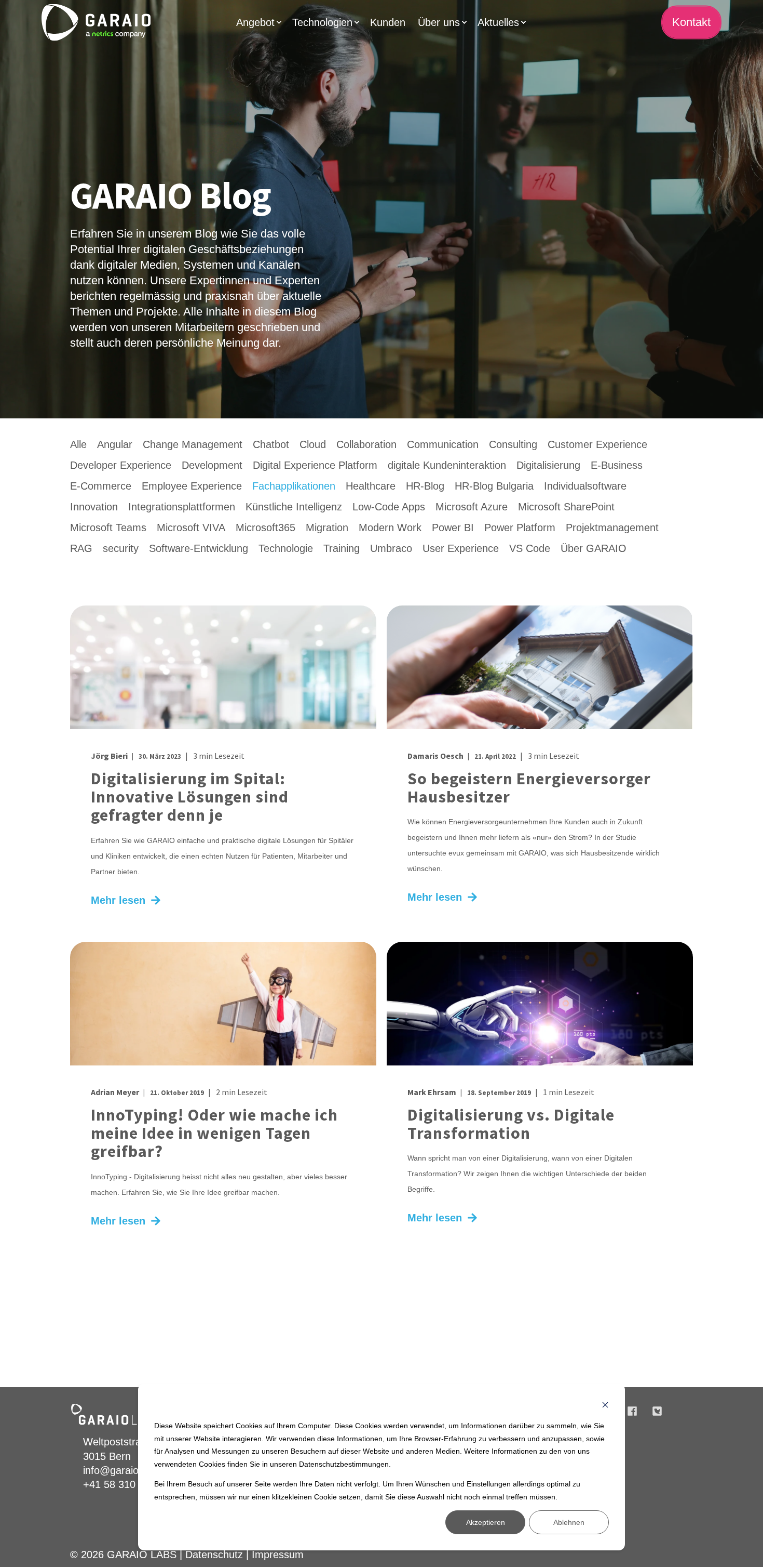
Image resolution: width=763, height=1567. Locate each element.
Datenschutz (214, 1554)
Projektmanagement (612, 527)
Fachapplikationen (293, 486)
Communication (443, 444)
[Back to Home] (96, 22)
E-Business (617, 465)
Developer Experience (120, 465)
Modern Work (390, 527)
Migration (327, 527)
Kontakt (691, 22)
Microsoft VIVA (191, 527)
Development (212, 465)
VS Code (529, 548)
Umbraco (391, 548)
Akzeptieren (485, 1522)
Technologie (285, 548)
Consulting (513, 444)
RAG (81, 548)
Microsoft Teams (108, 527)
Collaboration (366, 444)
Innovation (94, 506)
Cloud (312, 444)
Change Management (192, 444)
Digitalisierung (548, 465)
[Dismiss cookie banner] (605, 1406)
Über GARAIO (593, 548)
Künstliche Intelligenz (294, 506)
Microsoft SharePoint (566, 506)
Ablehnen (568, 1522)
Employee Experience (192, 486)
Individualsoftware (585, 486)
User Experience (461, 548)
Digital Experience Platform (315, 465)
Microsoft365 (265, 527)
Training (341, 548)
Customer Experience (597, 444)
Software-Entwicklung (198, 548)
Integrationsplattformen (181, 506)
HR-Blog (425, 486)
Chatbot (271, 444)
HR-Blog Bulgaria (494, 486)
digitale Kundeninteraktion (447, 465)
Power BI (453, 527)
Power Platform (519, 527)
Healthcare (371, 486)
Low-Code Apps (388, 506)
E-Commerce (100, 486)
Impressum (278, 1554)
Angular (114, 444)
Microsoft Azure (471, 506)
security (121, 548)
